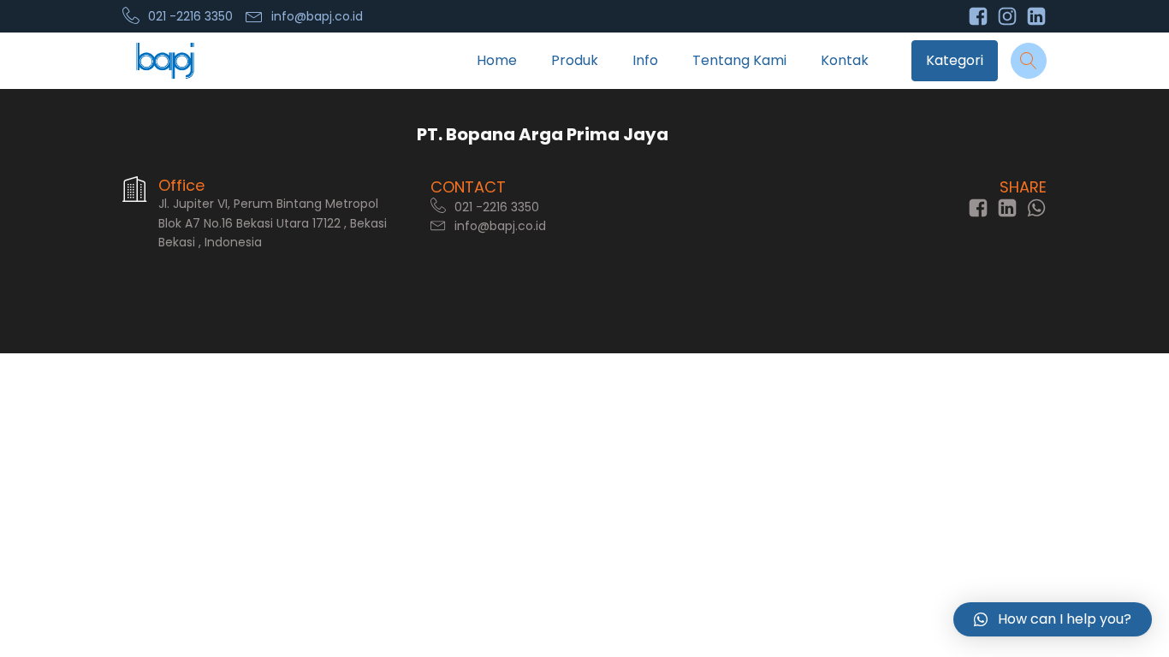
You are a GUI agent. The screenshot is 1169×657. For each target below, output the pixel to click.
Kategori (954, 60)
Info (645, 60)
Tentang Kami (739, 60)
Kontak (845, 60)
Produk (574, 60)
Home (497, 60)
